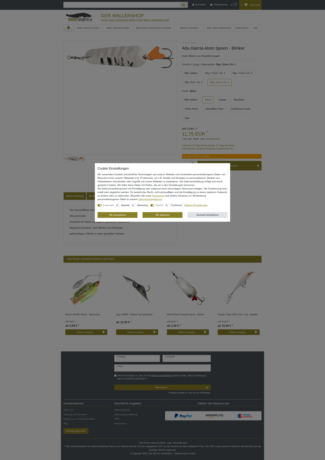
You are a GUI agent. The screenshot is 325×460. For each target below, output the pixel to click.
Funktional (176, 205)
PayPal (159, 205)
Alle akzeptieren (117, 214)
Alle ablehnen (162, 214)
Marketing (142, 205)
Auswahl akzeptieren (208, 214)
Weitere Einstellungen (196, 205)
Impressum (158, 195)
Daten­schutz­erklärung (150, 199)
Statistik (125, 205)
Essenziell (108, 205)
